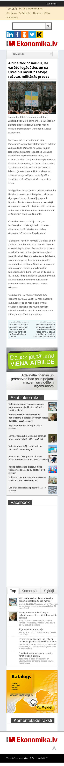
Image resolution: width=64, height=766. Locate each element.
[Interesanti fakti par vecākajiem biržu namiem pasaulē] (52, 462)
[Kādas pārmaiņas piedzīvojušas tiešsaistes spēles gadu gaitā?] (52, 472)
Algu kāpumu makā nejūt (22, 425)
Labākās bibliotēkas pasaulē (24, 487)
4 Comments (36, 661)
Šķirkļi (49, 591)
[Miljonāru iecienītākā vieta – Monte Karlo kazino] (52, 483)
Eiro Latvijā (12, 17)
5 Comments (37, 647)
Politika (23, 8)
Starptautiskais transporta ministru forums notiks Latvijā (36, 654)
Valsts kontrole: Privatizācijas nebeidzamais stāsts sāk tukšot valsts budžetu (28, 417)
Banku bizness (35, 8)
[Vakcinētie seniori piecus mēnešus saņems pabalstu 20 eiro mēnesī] (52, 409)
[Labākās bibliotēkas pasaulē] (52, 493)
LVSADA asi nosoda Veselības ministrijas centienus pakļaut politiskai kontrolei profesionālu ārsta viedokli (18, 330)
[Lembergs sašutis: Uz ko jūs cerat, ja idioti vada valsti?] (52, 441)
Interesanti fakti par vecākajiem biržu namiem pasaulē (25, 458)
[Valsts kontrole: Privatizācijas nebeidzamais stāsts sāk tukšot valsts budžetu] (52, 420)
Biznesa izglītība (41, 13)
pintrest (25, 34)
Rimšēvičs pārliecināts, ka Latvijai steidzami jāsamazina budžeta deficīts (38, 640)
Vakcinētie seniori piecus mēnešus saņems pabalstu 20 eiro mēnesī (26, 405)
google (10, 34)
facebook (17, 34)
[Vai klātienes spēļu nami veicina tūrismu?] (52, 451)
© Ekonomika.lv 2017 (38, 758)
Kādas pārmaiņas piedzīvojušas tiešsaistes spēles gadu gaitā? (25, 468)
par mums (51, 3)
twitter (32, 34)
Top (13, 591)
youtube (39, 34)
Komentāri (30, 591)
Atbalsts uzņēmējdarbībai (19, 13)
